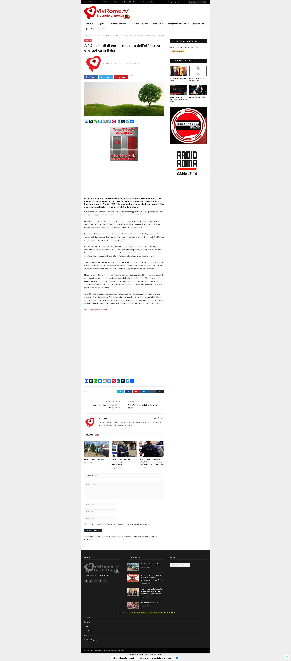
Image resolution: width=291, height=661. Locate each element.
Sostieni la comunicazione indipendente (184, 47)
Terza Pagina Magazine (95, 29)
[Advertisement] (124, 178)
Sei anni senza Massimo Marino (178, 79)
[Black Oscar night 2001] (198, 90)
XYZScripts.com (157, 654)
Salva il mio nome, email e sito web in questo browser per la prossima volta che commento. (118, 524)
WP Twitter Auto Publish (137, 654)
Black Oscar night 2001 (197, 97)
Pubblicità (127, 2)
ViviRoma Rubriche (118, 23)
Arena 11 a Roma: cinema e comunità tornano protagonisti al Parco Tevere (152, 578)
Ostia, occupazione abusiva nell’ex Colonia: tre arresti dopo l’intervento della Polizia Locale (151, 462)
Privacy (135, 2)
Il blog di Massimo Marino (178, 23)
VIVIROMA (120, 650)
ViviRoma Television (139, 23)
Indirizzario (158, 23)
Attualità (90, 23)
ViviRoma (108, 63)
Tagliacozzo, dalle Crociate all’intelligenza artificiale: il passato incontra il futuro (151, 591)
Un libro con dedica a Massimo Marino (196, 79)
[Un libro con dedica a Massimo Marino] (198, 71)
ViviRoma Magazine (146, 2)
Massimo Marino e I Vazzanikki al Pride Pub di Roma (178, 99)
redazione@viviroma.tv (99, 310)
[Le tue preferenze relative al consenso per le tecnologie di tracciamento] (287, 657)
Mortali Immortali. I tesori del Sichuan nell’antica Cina (106, 406)
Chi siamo (105, 2)
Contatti (113, 2)
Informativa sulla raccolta (124, 658)
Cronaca (88, 40)
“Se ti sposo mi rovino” (149, 603)
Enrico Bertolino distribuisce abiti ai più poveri (142, 406)
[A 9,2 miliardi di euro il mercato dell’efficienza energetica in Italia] (124, 99)
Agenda (102, 23)
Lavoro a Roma (198, 23)
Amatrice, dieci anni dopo (94, 459)
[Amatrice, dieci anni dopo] (96, 449)
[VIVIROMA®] (107, 12)
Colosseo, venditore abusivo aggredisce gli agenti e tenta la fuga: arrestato (124, 462)
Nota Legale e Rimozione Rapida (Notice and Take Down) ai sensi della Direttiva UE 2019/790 (151, 612)
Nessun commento (134, 63)
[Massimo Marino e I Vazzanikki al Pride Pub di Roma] (178, 90)
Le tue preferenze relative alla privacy (155, 658)
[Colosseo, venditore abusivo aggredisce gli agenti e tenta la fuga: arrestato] (124, 449)
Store (120, 2)
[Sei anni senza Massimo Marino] (178, 71)
